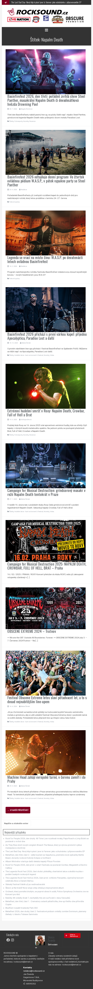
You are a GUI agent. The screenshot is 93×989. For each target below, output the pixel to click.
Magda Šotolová (26, 109)
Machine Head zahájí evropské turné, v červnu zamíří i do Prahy (46, 779)
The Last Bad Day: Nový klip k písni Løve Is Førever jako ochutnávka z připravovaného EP (45, 851)
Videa (52, 355)
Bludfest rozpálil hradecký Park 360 (21, 908)
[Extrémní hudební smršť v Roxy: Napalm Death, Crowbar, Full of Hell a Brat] (46, 386)
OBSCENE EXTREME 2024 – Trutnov (31, 631)
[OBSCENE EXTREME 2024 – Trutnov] (46, 608)
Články (11, 121)
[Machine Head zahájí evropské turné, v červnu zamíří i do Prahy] (46, 752)
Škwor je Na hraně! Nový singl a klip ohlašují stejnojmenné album (34, 888)
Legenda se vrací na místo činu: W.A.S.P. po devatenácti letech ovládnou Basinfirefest (45, 259)
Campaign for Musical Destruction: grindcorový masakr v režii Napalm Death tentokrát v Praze (46, 492)
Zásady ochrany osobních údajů (62, 956)
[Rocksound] (37, 12)
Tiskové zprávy (14, 202)
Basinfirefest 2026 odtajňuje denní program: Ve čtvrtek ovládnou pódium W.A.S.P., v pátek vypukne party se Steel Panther (46, 180)
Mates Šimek (26, 343)
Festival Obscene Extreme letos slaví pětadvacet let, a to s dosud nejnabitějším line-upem (47, 699)
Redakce (24, 189)
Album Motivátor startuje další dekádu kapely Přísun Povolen (32, 861)
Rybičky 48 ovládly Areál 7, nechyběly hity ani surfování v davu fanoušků (37, 898)
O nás (51, 953)
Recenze (32, 121)
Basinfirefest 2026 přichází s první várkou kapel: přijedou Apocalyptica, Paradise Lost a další (47, 336)
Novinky (26, 121)
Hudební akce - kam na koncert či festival (28, 355)
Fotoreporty (18, 121)
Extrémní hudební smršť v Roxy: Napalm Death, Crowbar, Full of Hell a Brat (46, 412)
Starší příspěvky (17, 810)
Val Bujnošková (26, 419)
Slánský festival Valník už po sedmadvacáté (25, 884)
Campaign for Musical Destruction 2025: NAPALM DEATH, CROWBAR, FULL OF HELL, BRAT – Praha (46, 566)
